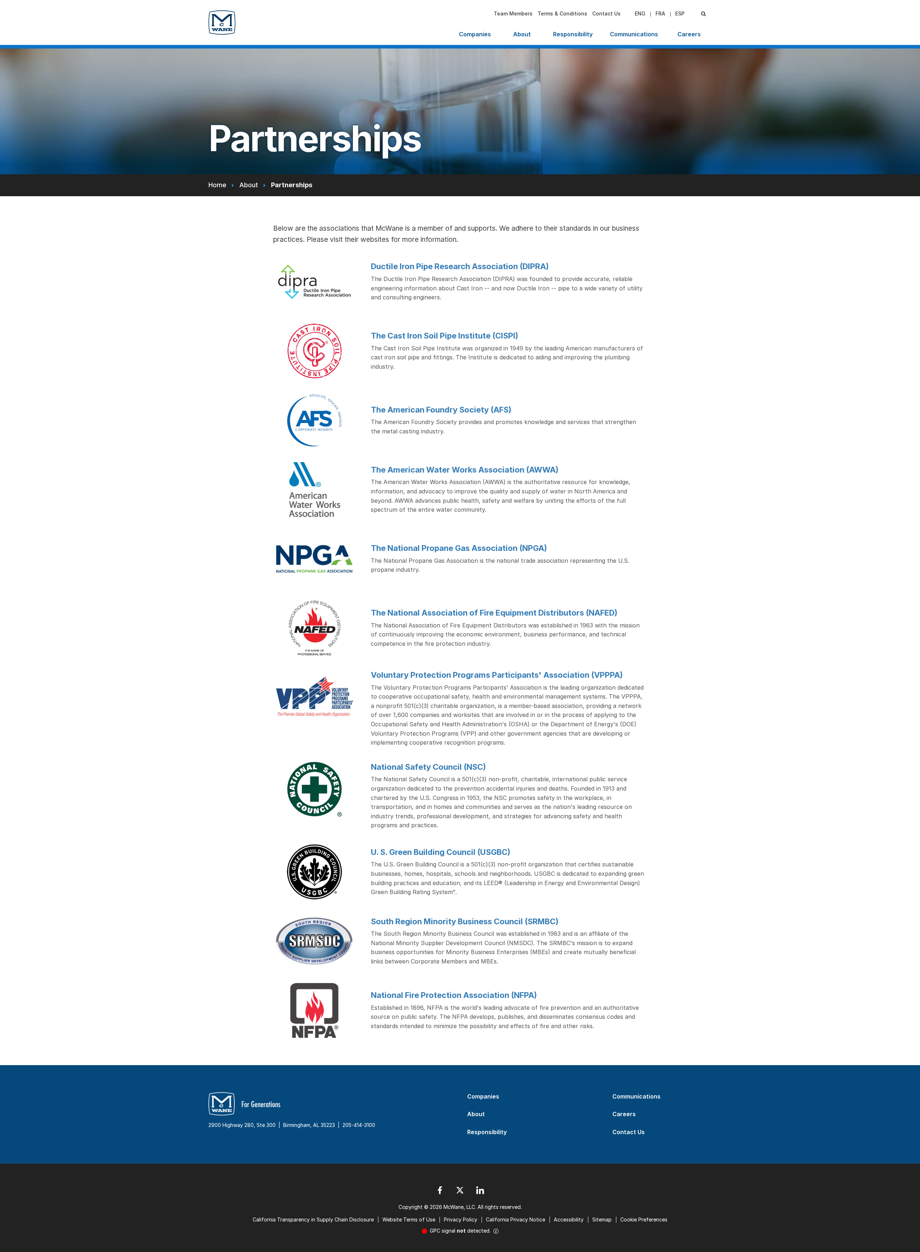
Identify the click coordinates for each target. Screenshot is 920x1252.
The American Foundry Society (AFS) (441, 409)
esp (680, 13)
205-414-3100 (358, 1125)
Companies (475, 34)
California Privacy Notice (515, 1219)
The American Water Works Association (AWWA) (464, 469)
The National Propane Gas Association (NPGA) (459, 548)
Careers (689, 34)
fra (660, 13)
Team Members (513, 13)
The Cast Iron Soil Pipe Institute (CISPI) (444, 335)
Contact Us (606, 13)
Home (217, 185)
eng (640, 13)
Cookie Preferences (643, 1219)
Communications (634, 34)
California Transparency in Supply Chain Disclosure (313, 1219)
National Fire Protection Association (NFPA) (454, 995)
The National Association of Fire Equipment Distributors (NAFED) (494, 612)
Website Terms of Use (408, 1219)
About (522, 34)
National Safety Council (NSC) (428, 767)
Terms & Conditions (562, 13)
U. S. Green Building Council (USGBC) (440, 852)
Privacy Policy (460, 1219)
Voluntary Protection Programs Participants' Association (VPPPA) (497, 675)
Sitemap (602, 1219)
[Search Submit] (703, 13)
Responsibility (573, 34)
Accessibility (569, 1219)
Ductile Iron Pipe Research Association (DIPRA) (460, 266)
